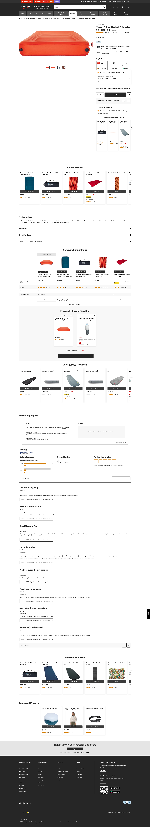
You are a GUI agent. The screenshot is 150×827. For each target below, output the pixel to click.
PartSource (40, 774)
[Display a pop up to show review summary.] (128, 148)
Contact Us (21, 785)
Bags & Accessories (92, 13)
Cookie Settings (22, 791)
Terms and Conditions (81, 768)
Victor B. (22, 592)
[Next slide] (131, 127)
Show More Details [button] (74, 304)
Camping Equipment (36, 18)
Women (22, 13)
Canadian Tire (41, 766)
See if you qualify (105, 53)
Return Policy (79, 780)
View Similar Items (126, 33)
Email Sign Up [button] (96, 1)
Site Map (78, 771)
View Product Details (115, 33)
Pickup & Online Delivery (24, 768)
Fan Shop (81, 13)
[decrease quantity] (97, 95)
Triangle (40, 771)
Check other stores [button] (103, 81)
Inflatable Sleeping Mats (68, 18)
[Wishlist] (122, 7)
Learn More (103, 783)
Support (104, 1)
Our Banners (41, 785)
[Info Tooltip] (129, 88)
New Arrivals (115, 13)
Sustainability (60, 777)
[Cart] (128, 7)
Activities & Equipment (61, 13)
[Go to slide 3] (58, 67)
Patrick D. (22, 490)
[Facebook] (20, 803)
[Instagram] (27, 803)
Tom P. (21, 550)
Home (20, 18)
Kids (36, 13)
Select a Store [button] (115, 94)
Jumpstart (60, 780)
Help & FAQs (22, 777)
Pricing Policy (79, 777)
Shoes (42, 13)
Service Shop (22, 771)
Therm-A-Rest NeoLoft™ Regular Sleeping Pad (113, 28)
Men (30, 13)
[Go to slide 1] (48, 67)
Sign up (103, 770)
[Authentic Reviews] (26, 453)
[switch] (22, 282)
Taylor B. (22, 611)
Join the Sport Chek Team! (63, 771)
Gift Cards (21, 782)
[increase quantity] (103, 95)
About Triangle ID (61, 774)
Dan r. (21, 630)
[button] (104, 7)
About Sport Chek (61, 766)
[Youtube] (30, 803)
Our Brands (60, 768)
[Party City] (57, 1)
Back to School (126, 13)
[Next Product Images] (89, 46)
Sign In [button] (127, 1)
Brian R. (22, 528)
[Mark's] (51, 1)
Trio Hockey (40, 782)
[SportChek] (45, 1)
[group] (94, 197)
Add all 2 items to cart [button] (76, 356)
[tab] (101, 65)
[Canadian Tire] (38, 1)
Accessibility (79, 774)
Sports (49, 13)
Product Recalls (22, 788)
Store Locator (22, 780)
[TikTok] (24, 803)
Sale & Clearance (104, 13)
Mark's (39, 768)
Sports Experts (41, 780)
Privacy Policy (79, 766)
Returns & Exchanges (23, 774)
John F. (21, 509)
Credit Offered (86, 1)
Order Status (115, 7)
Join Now (87, 752)
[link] (103, 33)
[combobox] (122, 478)
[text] (101, 143)
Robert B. (22, 572)
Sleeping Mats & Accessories (51, 18)
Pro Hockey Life (41, 777)
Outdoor (72, 13)
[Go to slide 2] (53, 67)
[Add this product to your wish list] (129, 94)
